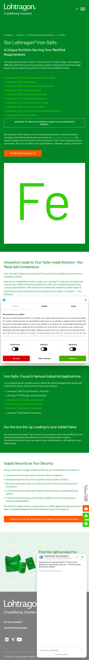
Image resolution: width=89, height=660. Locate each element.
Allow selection (44, 358)
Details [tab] (44, 306)
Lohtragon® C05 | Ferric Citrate (21, 81)
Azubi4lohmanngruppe (15, 627)
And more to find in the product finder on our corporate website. (44, 123)
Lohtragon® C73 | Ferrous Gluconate (23, 89)
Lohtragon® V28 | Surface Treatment (24, 407)
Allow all (72, 358)
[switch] (15, 349)
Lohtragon (8, 35)
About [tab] (73, 306)
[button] (82, 9)
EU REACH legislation (63, 137)
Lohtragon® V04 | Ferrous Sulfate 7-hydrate (27, 102)
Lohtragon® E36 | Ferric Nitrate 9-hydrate (26, 94)
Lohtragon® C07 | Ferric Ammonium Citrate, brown (31, 77)
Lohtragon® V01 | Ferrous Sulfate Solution (26, 98)
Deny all (16, 358)
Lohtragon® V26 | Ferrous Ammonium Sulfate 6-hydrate (33, 110)
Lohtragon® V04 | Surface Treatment (24, 403)
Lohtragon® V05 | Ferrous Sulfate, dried (25, 106)
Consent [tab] (15, 306)
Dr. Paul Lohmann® (13, 622)
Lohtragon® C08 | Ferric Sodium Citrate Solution (29, 85)
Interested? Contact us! (23, 153)
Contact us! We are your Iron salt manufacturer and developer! (44, 519)
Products (19, 35)
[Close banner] (85, 300)
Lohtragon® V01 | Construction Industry (25, 399)
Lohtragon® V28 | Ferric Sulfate (21, 114)
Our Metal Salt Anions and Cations (40, 35)
